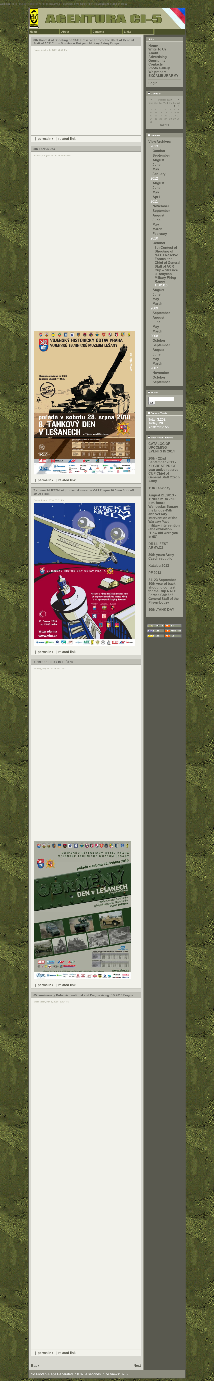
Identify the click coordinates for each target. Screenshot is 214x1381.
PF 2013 (154, 573)
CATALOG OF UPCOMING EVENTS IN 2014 (161, 447)
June (156, 164)
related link (67, 138)
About (65, 31)
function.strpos (28, 4)
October (159, 151)
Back (35, 1365)
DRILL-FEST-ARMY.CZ (158, 545)
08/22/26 (164, 125)
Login (153, 83)
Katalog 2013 (158, 565)
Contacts (98, 31)
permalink (45, 138)
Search (154, 392)
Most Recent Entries (161, 437)
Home (33, 31)
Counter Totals (158, 413)
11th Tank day (159, 488)
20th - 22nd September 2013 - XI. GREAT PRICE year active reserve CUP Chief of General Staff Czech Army (164, 470)
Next (137, 1365)
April (156, 197)
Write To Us (157, 49)
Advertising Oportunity (157, 58)
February (160, 234)
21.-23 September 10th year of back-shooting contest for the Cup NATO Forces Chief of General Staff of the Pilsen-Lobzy (163, 591)
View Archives (159, 141)
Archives (155, 135)
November (161, 206)
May (156, 169)
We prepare (157, 72)
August (158, 160)
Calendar (155, 93)
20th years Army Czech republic (161, 556)
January (159, 174)
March (157, 229)
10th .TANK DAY (161, 609)
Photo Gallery (159, 68)
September (161, 155)
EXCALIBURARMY (163, 75)
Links (127, 31)
